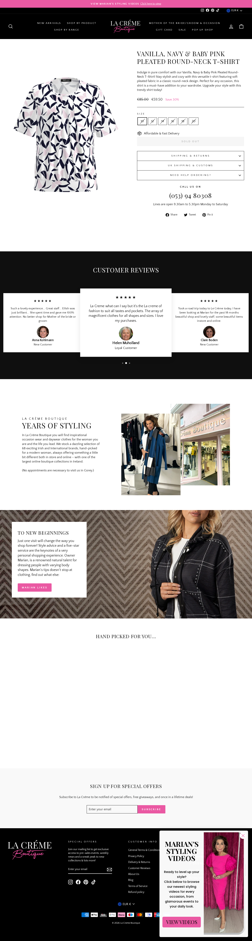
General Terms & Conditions (144, 850)
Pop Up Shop (202, 29)
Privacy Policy (136, 856)
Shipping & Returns (190, 155)
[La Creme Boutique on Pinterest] (85, 882)
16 (172, 121)
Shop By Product (81, 23)
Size (141, 113)
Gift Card (164, 29)
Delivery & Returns (139, 862)
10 (142, 121)
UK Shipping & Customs (190, 165)
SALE (182, 29)
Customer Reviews (139, 868)
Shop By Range (66, 29)
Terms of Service (137, 886)
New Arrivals (49, 23)
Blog (130, 880)
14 (162, 121)
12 (152, 121)
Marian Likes (34, 587)
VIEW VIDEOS (181, 922)
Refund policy (136, 892)
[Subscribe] (109, 869)
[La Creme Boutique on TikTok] (93, 882)
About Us (133, 874)
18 (183, 121)
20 (193, 121)
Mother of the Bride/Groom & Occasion (184, 23)
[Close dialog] (243, 835)
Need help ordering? (190, 175)
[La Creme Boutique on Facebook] (78, 882)
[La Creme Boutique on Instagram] (70, 882)
